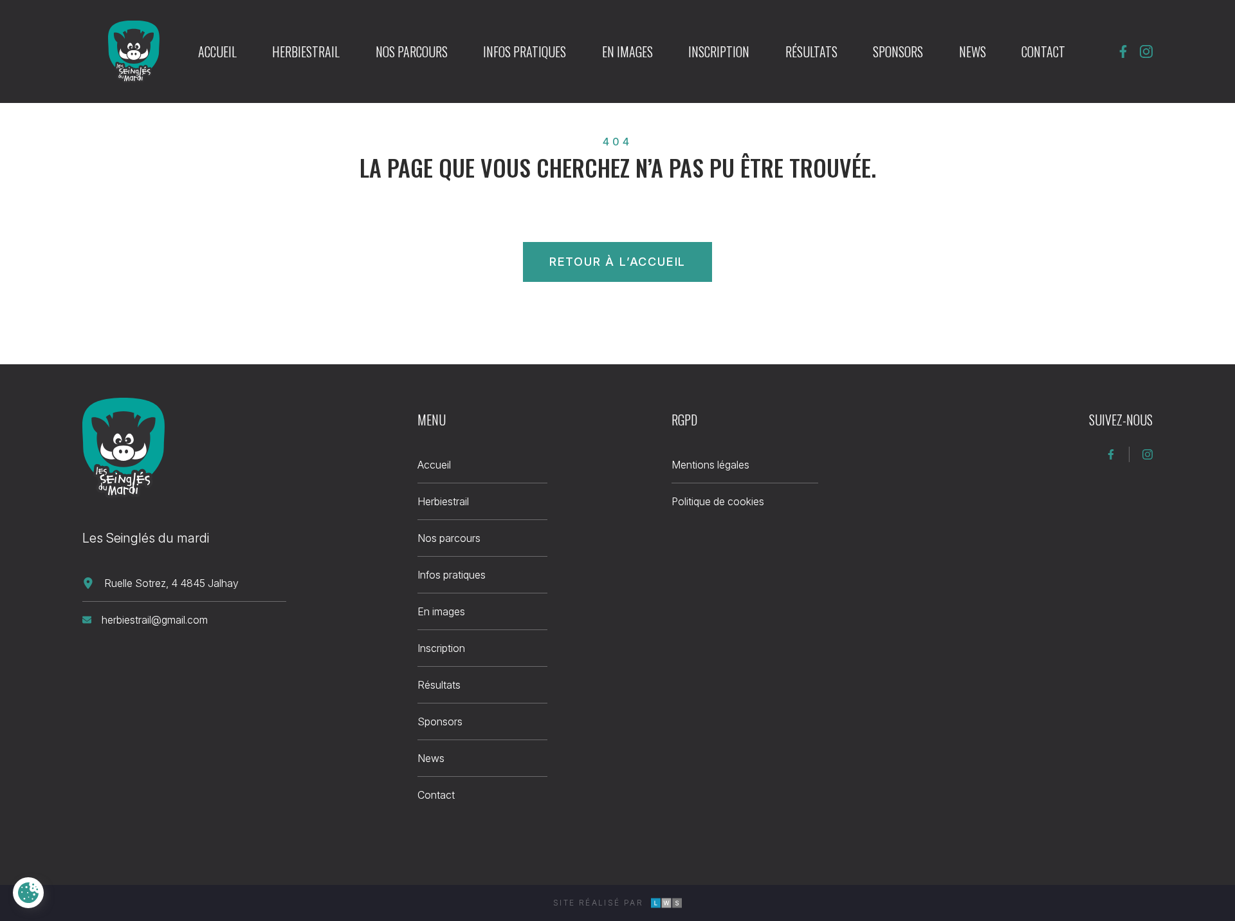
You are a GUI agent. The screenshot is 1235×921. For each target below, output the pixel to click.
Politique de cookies (718, 501)
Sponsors (898, 51)
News (972, 51)
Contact (1043, 51)
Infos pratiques (524, 51)
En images (627, 51)
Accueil (217, 51)
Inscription (718, 51)
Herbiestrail (306, 51)
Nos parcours (412, 51)
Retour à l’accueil (617, 261)
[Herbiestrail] (123, 448)
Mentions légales (710, 464)
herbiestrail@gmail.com (155, 619)
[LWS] (666, 903)
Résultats (811, 51)
